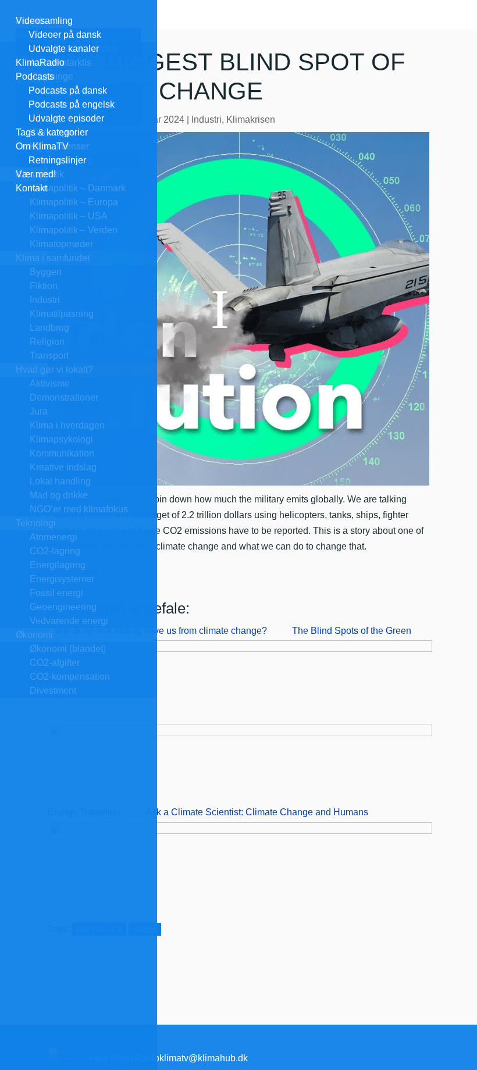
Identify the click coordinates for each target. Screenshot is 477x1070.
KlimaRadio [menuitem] (40, 62)
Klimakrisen (250, 119)
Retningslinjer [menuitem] (57, 160)
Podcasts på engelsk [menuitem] (72, 104)
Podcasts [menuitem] (35, 76)
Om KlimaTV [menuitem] (42, 146)
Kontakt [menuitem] (31, 188)
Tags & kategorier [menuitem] (52, 132)
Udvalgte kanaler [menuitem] (64, 49)
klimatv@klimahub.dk (203, 1058)
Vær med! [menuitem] (36, 174)
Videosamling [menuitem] (44, 21)
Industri (206, 119)
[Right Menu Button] (11, 7)
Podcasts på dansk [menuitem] (68, 90)
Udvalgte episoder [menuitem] (66, 118)
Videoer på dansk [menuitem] (65, 35)
